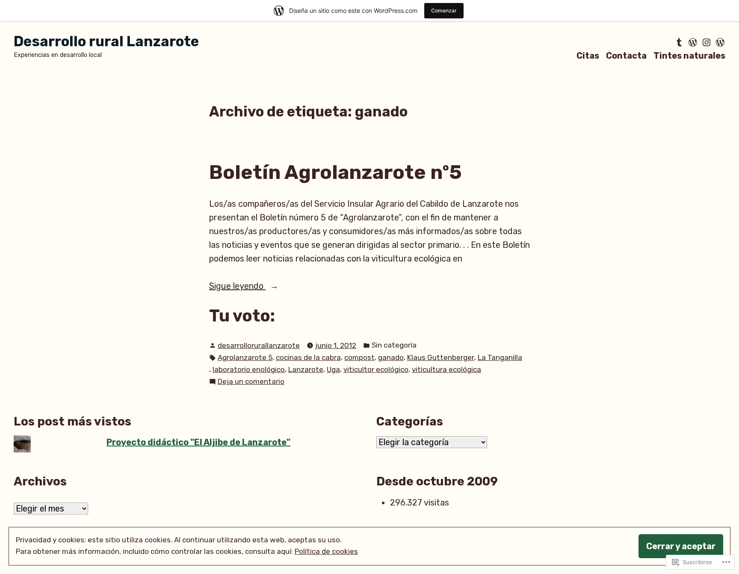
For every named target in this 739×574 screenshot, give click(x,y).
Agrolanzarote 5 (245, 357)
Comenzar (444, 10)
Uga (333, 369)
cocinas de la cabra (308, 357)
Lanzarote (305, 369)
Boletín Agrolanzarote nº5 (335, 172)
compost (359, 357)
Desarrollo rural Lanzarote (106, 41)
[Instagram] (706, 42)
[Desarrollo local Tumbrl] (680, 42)
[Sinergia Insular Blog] (693, 42)
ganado (391, 357)
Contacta (626, 55)
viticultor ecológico (375, 369)
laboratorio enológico (249, 369)
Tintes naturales (689, 55)
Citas (587, 55)
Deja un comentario (251, 382)
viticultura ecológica (446, 369)
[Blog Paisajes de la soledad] (719, 42)
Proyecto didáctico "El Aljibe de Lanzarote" (198, 442)
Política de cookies (326, 551)
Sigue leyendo (237, 286)
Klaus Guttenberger (440, 357)
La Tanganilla (500, 357)
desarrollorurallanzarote (259, 345)
